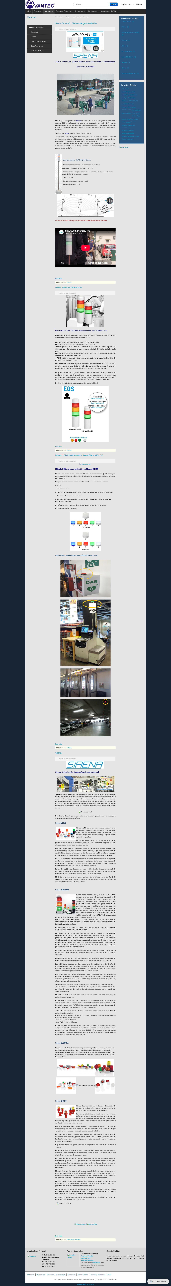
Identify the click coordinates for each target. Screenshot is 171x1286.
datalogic (124, 98)
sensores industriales (128, 133)
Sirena (69, 282)
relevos (136, 119)
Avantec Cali (85, 1258)
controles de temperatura (129, 95)
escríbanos (96, 1263)
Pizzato (68, 17)
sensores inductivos (128, 130)
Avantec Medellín (87, 1260)
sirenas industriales (127, 139)
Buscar (113, 4)
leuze (129, 109)
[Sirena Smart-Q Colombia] (85, 41)
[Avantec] (40, 4)
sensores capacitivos (128, 125)
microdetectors (136, 110)
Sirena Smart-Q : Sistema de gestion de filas (76, 23)
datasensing (131, 98)
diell (130, 100)
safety (123, 121)
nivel (133, 113)
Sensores (133, 121)
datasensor (125, 100)
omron (138, 113)
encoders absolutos (128, 104)
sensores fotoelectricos (125, 127)
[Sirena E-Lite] (84, 464)
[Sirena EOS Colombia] (85, 311)
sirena (137, 136)
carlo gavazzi (125, 88)
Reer (138, 116)
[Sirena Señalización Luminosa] (85, 764)
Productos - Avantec (73, 1240)
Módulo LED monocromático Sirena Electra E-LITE (79, 455)
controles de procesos (128, 92)
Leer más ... (59, 278)
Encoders (135, 100)
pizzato (134, 115)
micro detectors (126, 113)
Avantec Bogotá (87, 1256)
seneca (128, 122)
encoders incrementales (129, 107)
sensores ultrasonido (128, 136)
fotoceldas (124, 109)
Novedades (58, 17)
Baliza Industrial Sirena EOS (68, 287)
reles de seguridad (127, 119)
